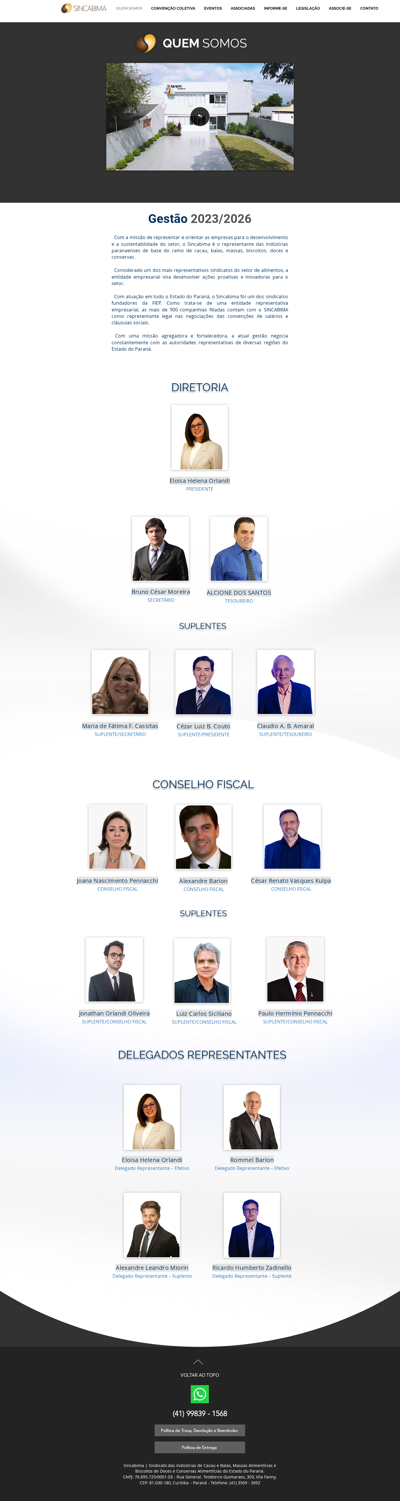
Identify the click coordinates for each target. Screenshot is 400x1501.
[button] (286, 164)
